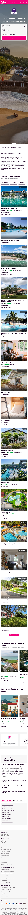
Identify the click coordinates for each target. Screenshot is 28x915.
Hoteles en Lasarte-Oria (7, 822)
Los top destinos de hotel (6, 889)
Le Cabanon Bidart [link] (6, 392)
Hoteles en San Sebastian (7, 805)
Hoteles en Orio (5, 816)
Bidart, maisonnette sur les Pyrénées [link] (11, 628)
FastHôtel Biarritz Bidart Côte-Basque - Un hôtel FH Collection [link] (12, 301)
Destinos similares (17, 800)
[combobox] (5, 182)
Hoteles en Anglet (6, 820)
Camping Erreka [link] (5, 512)
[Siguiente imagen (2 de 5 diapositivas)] (26, 196)
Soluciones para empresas (6, 864)
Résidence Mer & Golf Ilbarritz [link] (9, 208)
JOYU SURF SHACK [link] (6, 362)
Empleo (2, 857)
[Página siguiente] (26, 740)
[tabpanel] (14, 814)
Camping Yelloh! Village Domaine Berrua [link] (12, 544)
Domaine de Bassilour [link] (7, 450)
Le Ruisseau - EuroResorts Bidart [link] (10, 240)
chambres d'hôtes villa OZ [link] (8, 600)
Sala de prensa (4, 862)
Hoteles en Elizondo (6, 814)
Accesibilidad (4, 880)
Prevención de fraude (5, 882)
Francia (14, 147)
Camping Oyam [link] (5, 482)
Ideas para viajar (4, 896)
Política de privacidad (5, 851)
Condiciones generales (6, 849)
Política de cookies (5, 853)
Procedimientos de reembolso (7, 871)
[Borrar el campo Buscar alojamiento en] (24, 26)
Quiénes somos (4, 847)
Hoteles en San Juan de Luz (8, 810)
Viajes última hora (4, 894)
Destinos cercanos (6, 800)
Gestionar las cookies (5, 855)
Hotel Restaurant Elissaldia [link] (8, 718)
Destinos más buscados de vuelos (8, 887)
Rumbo (2, 147)
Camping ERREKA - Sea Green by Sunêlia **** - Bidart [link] (13, 334)
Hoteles (8, 147)
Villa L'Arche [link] (4, 673)
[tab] (6, 800)
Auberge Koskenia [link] (6, 420)
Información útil (4, 875)
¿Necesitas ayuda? (5, 869)
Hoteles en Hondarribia (7, 808)
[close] (2, 177)
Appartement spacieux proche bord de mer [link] (12, 572)
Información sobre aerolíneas (7, 873)
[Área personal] (23, 2)
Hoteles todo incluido (5, 891)
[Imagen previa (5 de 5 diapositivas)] (2, 196)
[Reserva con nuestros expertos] (20, 2)
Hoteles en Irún (5, 812)
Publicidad (3, 860)
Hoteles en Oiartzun (6, 818)
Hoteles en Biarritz (6, 806)
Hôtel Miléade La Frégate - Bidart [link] (10, 268)
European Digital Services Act (7, 878)
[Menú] (26, 2)
